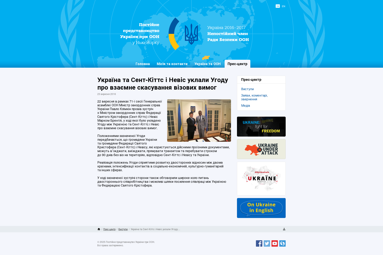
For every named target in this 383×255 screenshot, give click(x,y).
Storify (282, 246)
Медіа (245, 105)
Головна (143, 63)
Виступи (247, 89)
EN (283, 6)
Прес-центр (109, 229)
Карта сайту (284, 229)
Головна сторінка (98, 229)
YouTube (274, 246)
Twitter (267, 246)
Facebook (259, 246)
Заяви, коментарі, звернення (254, 97)
